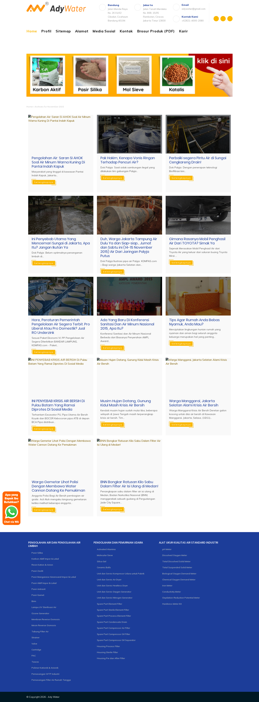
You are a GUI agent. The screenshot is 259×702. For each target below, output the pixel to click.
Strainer (35, 637)
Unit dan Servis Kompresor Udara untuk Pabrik (120, 573)
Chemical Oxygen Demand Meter (178, 579)
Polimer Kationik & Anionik (45, 667)
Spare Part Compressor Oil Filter (113, 634)
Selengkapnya (43, 182)
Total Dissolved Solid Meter (176, 561)
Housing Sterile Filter (107, 652)
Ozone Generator (40, 613)
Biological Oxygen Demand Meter (179, 573)
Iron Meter (167, 585)
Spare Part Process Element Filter (114, 615)
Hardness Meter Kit (172, 604)
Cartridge (36, 649)
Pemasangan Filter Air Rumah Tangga (51, 680)
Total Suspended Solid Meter (177, 567)
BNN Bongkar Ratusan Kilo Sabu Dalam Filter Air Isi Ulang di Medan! (129, 484)
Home (31, 31)
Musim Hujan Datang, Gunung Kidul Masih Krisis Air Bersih (125, 403)
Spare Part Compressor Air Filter (113, 628)
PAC (34, 655)
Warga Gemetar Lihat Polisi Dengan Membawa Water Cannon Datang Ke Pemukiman (58, 486)
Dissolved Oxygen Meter (174, 555)
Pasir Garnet (38, 595)
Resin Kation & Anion (42, 564)
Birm (34, 601)
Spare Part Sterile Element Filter (113, 610)
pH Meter (166, 549)
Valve (34, 643)
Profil (46, 31)
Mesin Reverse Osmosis (44, 625)
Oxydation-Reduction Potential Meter (181, 597)
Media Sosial (103, 31)
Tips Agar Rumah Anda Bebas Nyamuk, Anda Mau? (194, 322)
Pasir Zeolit (37, 571)
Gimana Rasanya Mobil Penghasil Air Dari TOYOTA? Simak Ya (197, 241)
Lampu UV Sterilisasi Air (44, 607)
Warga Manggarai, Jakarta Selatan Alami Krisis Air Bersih (193, 403)
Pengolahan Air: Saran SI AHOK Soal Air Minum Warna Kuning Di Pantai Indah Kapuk (58, 162)
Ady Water (54, 696)
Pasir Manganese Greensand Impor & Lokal (54, 577)
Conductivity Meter (171, 591)
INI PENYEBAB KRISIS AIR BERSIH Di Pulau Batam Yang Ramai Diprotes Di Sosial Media (58, 405)
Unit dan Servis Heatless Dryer (112, 585)
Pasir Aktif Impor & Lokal (44, 583)
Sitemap (63, 31)
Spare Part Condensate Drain (112, 622)
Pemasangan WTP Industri (45, 674)
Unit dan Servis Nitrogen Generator (114, 597)
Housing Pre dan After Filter (111, 658)
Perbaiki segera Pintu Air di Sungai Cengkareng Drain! (197, 160)
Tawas (35, 661)
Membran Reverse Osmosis (46, 619)
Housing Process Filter (108, 646)
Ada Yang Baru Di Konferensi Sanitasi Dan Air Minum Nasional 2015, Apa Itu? (127, 324)
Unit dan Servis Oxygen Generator (114, 591)
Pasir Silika (37, 552)
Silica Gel (101, 561)
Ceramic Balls (104, 567)
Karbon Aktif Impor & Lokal (45, 558)
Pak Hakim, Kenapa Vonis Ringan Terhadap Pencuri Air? (127, 160)
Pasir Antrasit (38, 589)
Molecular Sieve (105, 555)
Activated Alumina (106, 549)
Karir (183, 31)
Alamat (81, 31)
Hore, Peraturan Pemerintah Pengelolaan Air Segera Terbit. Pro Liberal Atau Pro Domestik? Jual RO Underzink (61, 326)
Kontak (126, 31)
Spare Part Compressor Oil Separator (116, 640)
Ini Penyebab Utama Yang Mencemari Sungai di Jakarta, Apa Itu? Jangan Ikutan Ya (61, 243)
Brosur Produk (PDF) (156, 31)
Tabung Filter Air (40, 631)
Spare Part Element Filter (109, 604)
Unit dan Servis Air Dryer (109, 579)
